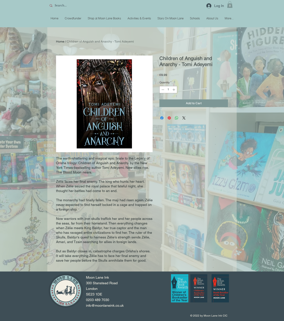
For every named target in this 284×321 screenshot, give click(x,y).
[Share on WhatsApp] (176, 118)
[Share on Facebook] (162, 118)
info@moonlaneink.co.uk (105, 305)
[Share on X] (184, 118)
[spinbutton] (168, 89)
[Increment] (174, 89)
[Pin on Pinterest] (169, 118)
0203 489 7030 (97, 300)
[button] (230, 4)
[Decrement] (162, 89)
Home (60, 41)
